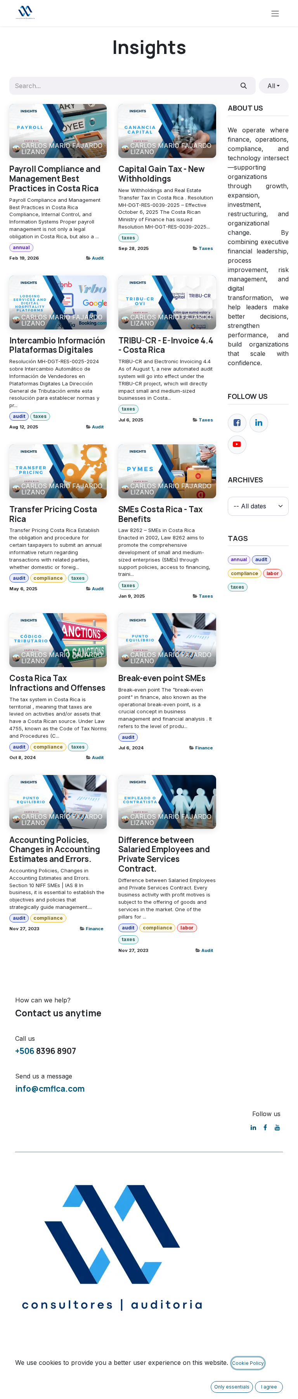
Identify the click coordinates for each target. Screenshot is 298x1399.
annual (21, 247)
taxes (128, 238)
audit (19, 416)
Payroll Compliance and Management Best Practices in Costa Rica (54, 178)
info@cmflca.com (50, 1088)
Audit (98, 258)
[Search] (244, 86)
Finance (204, 748)
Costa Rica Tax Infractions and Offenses (57, 683)
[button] (274, 86)
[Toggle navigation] (275, 13)
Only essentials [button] (231, 1387)
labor (187, 928)
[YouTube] (277, 1127)
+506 (25, 1050)
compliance (48, 578)
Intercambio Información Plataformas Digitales (57, 345)
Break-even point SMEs (162, 678)
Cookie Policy (248, 1363)
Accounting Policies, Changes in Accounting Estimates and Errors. (54, 849)
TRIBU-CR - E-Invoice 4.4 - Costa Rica (165, 345)
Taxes (206, 248)
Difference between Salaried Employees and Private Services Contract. (164, 854)
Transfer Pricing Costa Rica (53, 514)
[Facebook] (237, 423)
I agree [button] (269, 1387)
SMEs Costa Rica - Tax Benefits (160, 514)
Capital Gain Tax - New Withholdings (161, 174)
